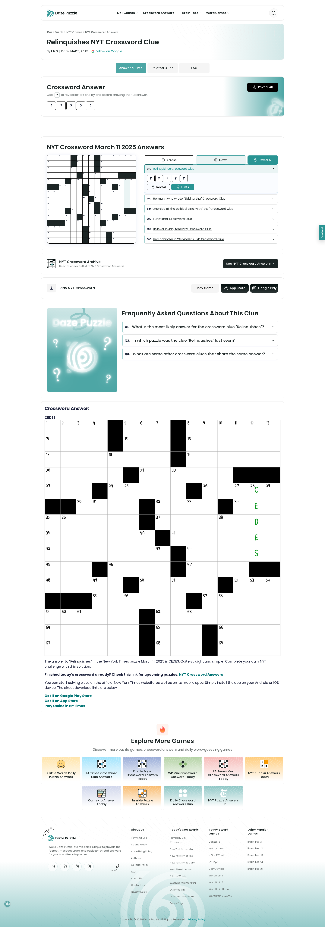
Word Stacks (216, 848)
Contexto (214, 841)
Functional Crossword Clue (172, 219)
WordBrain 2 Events (220, 895)
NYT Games (126, 13)
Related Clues (162, 68)
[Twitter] (89, 866)
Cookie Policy (139, 844)
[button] (211, 169)
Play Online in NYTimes (65, 706)
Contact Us (138, 885)
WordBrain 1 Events (220, 889)
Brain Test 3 (255, 855)
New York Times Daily (182, 862)
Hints (185, 187)
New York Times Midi (182, 855)
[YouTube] (53, 866)
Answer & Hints (130, 68)
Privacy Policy (139, 892)
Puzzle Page (177, 903)
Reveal (161, 187)
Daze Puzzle (55, 32)
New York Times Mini (181, 849)
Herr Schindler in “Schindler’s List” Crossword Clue (188, 239)
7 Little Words (178, 876)
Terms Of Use (139, 837)
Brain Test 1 (255, 842)
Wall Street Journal (181, 869)
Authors (136, 858)
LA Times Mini (177, 889)
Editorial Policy (139, 864)
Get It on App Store (61, 700)
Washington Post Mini (183, 883)
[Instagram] (77, 866)
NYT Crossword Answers (101, 32)
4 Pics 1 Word (216, 855)
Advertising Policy (141, 851)
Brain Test (190, 13)
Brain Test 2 (255, 848)
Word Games (216, 13)
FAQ (194, 68)
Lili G (54, 51)
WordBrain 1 (216, 875)
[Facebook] (65, 866)
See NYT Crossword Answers (248, 263)
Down (223, 160)
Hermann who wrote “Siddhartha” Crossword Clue (189, 198)
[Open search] (273, 12)
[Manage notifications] (7, 904)
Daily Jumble (216, 868)
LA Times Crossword (182, 896)
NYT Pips (213, 862)
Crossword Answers (158, 13)
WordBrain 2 (216, 882)
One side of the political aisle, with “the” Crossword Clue (193, 209)
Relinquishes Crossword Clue (173, 169)
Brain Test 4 (255, 862)
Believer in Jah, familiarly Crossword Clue (182, 229)
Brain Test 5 (255, 869)
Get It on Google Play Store (68, 695)
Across (171, 160)
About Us (136, 878)
